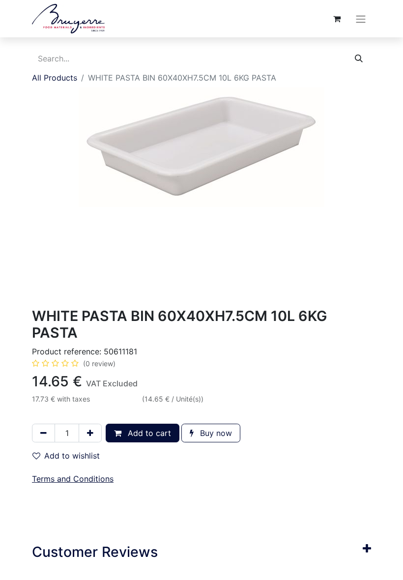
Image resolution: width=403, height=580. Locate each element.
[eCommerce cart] (336, 19)
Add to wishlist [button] (72, 456)
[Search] (358, 58)
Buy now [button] (215, 433)
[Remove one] (43, 433)
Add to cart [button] (148, 433)
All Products (54, 78)
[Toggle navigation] (360, 18)
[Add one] (90, 433)
